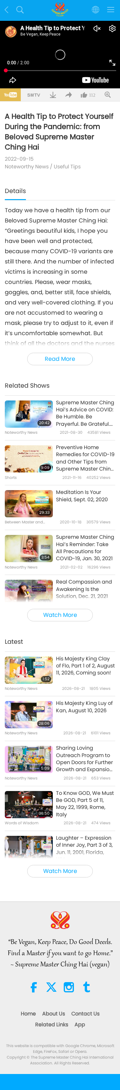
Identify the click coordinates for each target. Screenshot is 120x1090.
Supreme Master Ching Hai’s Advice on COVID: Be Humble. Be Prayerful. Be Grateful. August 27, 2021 (85, 413)
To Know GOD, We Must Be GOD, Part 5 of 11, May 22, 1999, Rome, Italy (85, 804)
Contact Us (85, 1013)
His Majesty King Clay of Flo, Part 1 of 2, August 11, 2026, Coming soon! (85, 666)
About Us (53, 1013)
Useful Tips (67, 166)
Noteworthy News (27, 166)
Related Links (51, 1024)
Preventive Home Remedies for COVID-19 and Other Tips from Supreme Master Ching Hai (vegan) (85, 458)
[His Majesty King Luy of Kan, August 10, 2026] (29, 714)
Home (28, 1013)
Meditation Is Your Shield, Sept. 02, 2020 (82, 496)
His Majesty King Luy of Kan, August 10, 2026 (84, 707)
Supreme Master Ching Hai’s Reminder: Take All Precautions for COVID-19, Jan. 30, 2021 (85, 548)
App (80, 1024)
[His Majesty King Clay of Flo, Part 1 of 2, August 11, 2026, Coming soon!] (29, 670)
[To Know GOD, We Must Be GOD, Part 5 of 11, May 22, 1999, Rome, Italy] (29, 804)
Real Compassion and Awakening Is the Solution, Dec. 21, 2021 (84, 589)
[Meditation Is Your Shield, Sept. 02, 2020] (29, 503)
